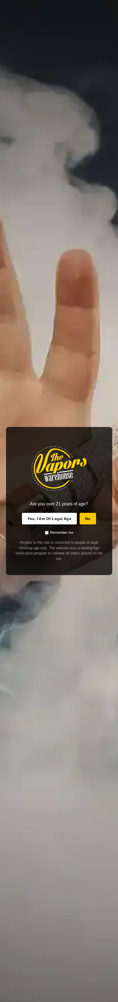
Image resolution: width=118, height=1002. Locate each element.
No (88, 518)
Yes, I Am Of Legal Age (49, 518)
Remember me (61, 532)
